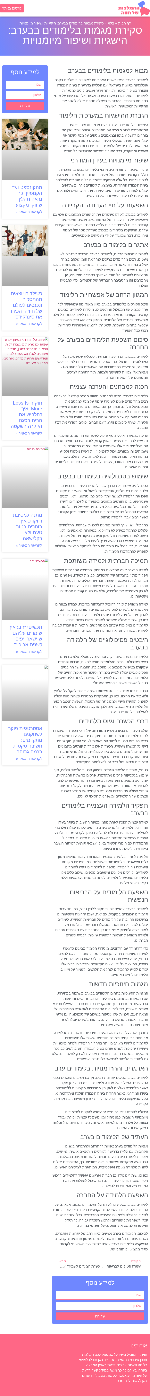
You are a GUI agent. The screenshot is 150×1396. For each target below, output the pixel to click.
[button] (70, 9)
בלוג (111, 23)
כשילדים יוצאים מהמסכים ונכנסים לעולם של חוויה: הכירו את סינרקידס (26, 305)
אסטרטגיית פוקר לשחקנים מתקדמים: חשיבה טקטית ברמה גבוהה (25, 740)
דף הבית (124, 23)
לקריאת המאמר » (29, 212)
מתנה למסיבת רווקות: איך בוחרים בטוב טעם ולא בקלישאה (27, 526)
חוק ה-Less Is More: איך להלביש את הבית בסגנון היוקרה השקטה (26, 414)
